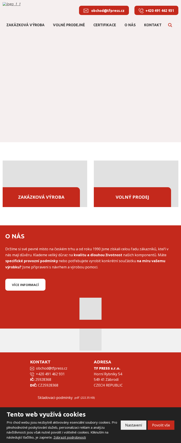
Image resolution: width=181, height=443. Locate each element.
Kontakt (153, 25)
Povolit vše (161, 425)
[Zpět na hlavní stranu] (25, 4)
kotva (91, 117)
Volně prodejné (69, 25)
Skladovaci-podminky (55, 397)
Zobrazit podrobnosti (69, 437)
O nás (130, 25)
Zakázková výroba (25, 25)
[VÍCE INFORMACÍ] (25, 289)
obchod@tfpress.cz (51, 368)
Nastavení (133, 425)
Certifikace (104, 25)
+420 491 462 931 (50, 374)
